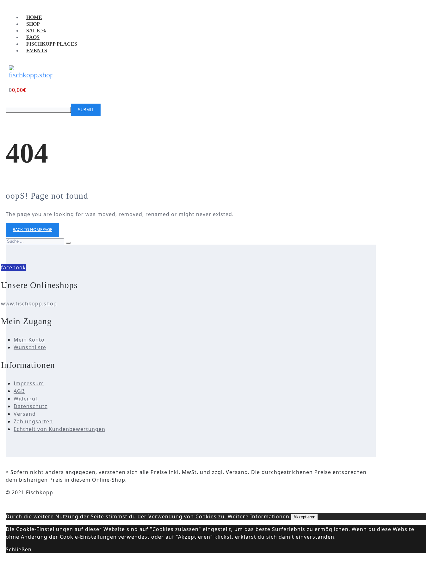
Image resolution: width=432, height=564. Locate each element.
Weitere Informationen (258, 516)
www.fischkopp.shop (29, 303)
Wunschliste (30, 347)
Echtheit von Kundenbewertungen (59, 429)
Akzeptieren (304, 517)
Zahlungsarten (33, 421)
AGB (19, 391)
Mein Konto (29, 339)
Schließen (19, 549)
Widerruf (26, 398)
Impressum (29, 383)
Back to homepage (32, 229)
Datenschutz (30, 406)
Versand (25, 413)
